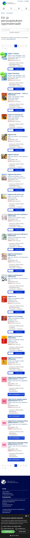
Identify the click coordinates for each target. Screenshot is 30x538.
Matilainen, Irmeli (12, 300)
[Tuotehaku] (11, 8)
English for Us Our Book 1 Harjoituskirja (15, 337)
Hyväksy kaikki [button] (8, 531)
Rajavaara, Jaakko (19, 96)
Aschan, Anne (11, 176)
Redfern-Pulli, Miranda (13, 98)
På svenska (20, 1)
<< (2, 46)
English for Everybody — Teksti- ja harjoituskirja (18, 94)
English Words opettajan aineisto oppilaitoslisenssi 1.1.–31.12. (17, 378)
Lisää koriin (18, 69)
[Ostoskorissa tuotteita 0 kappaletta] (19, 8)
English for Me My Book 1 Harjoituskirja (15, 254)
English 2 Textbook (13, 53)
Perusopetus (9, 13)
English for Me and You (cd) (15, 194)
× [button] (28, 515)
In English (26, 1)
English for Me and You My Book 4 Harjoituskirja (18, 234)
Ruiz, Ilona (18, 380)
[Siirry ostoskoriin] (19, 8)
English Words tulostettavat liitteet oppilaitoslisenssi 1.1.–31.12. (18, 421)
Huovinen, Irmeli (21, 178)
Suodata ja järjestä (14, 32)
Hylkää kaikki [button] (22, 531)
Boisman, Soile (11, 55)
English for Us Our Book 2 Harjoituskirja (15, 358)
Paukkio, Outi (11, 96)
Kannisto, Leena (18, 136)
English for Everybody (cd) (15, 115)
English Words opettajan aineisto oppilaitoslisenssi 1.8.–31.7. (17, 399)
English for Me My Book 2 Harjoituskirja (15, 275)
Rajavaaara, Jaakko (21, 237)
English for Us (12, 296)
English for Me (12, 134)
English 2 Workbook (13, 73)
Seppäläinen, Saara (20, 57)
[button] (15, 535)
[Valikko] (4, 8)
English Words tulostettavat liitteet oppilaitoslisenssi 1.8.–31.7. (18, 443)
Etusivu (3, 13)
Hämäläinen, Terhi (20, 55)
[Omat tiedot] (26, 8)
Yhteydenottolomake (7, 504)
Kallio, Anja (10, 136)
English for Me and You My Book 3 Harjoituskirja (18, 215)
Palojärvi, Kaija (11, 57)
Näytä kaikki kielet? (11, 39)
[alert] (15, 526)
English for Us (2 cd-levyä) (15, 316)
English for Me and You (14, 174)
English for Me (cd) (13, 154)
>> (5, 48)
